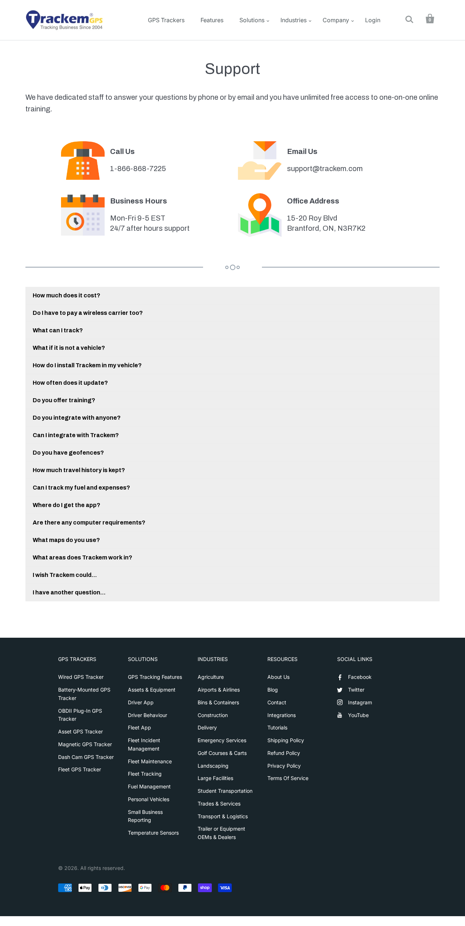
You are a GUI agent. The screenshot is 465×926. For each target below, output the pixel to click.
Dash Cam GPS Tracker (86, 757)
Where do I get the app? (66, 505)
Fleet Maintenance (150, 761)
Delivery (207, 727)
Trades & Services (219, 803)
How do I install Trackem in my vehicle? (87, 365)
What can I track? (58, 330)
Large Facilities (215, 778)
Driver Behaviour (147, 715)
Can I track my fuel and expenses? (81, 487)
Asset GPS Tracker (80, 731)
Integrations (281, 715)
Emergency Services (222, 740)
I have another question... (69, 592)
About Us (278, 677)
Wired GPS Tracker (81, 677)
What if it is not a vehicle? (69, 348)
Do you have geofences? (68, 453)
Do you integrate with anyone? (77, 418)
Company (336, 20)
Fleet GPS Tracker (79, 769)
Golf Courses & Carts (222, 753)
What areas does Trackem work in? (82, 557)
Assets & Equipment (151, 689)
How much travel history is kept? (79, 470)
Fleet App (139, 727)
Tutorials (277, 727)
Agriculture (211, 677)
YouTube (358, 715)
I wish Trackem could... (65, 575)
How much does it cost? (66, 295)
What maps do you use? (66, 540)
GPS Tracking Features (155, 677)
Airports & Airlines (219, 689)
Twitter (356, 689)
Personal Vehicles (148, 799)
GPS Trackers (166, 20)
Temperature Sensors (153, 833)
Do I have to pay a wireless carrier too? (88, 313)
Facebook (360, 677)
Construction (213, 715)
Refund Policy (283, 753)
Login (372, 20)
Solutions (251, 20)
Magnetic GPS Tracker (85, 744)
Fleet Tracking (145, 774)
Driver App (141, 702)
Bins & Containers (218, 702)
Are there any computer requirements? (89, 522)
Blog (272, 689)
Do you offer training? (64, 400)
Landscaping (213, 766)
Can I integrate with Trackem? (76, 435)
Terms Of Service (287, 778)
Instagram (360, 702)
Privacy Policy (284, 766)
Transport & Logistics (223, 816)
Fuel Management (149, 786)
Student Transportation (225, 791)
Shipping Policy (285, 740)
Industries (293, 20)
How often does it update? (70, 383)
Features (212, 20)
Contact (276, 702)
